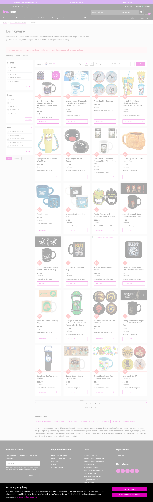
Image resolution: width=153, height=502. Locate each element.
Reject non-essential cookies (129, 494)
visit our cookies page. (25, 497)
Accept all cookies (129, 489)
